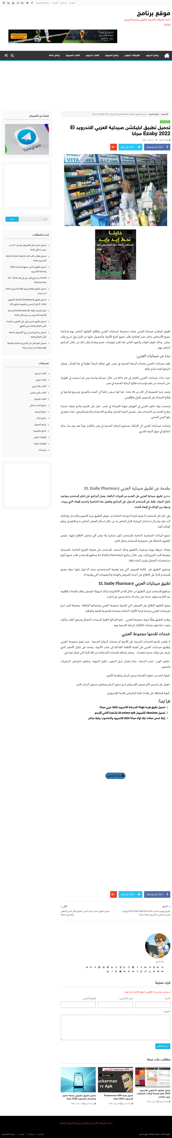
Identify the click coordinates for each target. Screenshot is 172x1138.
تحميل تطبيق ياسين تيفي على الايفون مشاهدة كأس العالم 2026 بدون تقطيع (26, 324)
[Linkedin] (111, 967)
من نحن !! (63, 3)
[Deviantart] (149, 967)
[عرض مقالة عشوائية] (6, 55)
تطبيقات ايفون (132, 55)
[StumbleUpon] (141, 971)
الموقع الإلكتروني (89, 998)
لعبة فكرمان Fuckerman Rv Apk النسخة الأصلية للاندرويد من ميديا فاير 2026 (27, 313)
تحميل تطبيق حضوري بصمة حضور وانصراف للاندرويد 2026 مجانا (79, 1097)
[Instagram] (116, 967)
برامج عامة (54, 55)
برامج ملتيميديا (39, 430)
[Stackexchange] (153, 971)
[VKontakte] (124, 971)
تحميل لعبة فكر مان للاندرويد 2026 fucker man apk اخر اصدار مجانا (26, 345)
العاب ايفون (41, 379)
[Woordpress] (116, 971)
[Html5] (120, 967)
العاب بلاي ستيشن (38, 392)
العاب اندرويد (92, 55)
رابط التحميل (114, 776)
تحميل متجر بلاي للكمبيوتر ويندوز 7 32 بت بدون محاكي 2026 (27, 247)
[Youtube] (107, 971)
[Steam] (145, 971)
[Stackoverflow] (149, 971)
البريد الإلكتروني (126, 998)
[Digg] (145, 967)
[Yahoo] (111, 971)
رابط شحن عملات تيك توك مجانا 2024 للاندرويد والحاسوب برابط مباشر (126, 718)
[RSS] (95, 967)
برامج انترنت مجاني (38, 405)
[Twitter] (132, 971)
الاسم (167, 998)
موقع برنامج (153, 14)
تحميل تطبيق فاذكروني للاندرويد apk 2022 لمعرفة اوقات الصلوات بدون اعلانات (153, 1093)
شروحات (42, 450)
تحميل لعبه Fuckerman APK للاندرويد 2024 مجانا (118, 1097)
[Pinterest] (103, 967)
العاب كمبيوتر (73, 55)
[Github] (128, 967)
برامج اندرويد (152, 55)
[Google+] (124, 967)
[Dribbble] (141, 967)
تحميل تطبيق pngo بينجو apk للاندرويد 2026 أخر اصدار (26, 291)
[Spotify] (158, 971)
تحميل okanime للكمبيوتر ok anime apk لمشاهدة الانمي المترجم (130, 713)
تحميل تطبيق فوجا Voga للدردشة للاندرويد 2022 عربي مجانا (132, 707)
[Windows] (120, 971)
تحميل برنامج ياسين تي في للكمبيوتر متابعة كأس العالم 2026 (27, 334)
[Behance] (158, 967)
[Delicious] (153, 967)
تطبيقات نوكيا (40, 443)
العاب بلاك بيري (39, 386)
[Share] (90, 967)
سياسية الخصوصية (43, 3)
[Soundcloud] (162, 971)
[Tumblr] (137, 971)
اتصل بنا (55, 3)
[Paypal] (107, 967)
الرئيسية (72, 3)
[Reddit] (99, 967)
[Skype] (86, 967)
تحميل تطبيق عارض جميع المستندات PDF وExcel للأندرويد (28, 269)
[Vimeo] (128, 971)
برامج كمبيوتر (112, 55)
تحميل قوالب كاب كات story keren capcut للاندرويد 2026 (26, 258)
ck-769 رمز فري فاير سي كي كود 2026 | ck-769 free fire (27, 280)
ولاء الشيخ (163, 140)
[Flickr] (132, 967)
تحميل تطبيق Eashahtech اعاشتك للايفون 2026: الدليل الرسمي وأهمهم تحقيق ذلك (27, 302)
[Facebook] (137, 967)
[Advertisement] (86, 86)
